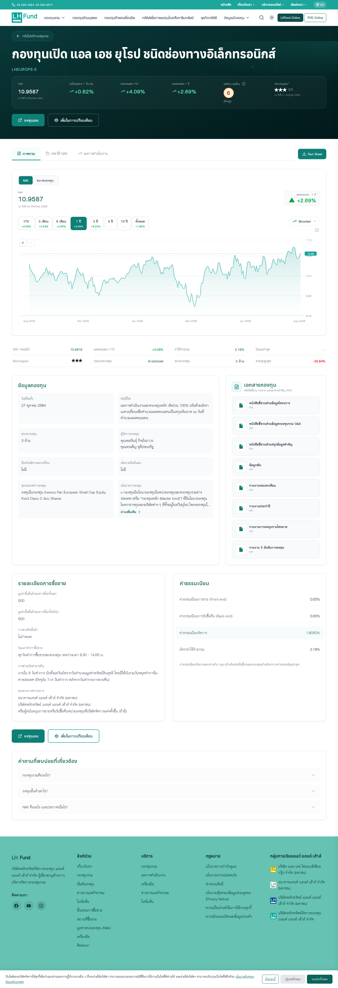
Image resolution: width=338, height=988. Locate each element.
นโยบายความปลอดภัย (221, 875)
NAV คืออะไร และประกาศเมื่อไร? (45, 807)
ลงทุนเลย (31, 120)
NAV (26, 180)
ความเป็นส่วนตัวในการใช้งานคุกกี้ (229, 907)
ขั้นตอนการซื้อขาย (89, 910)
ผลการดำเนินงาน (153, 875)
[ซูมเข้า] (23, 243)
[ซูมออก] (31, 243)
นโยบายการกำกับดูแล (221, 866)
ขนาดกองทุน (45, 180)
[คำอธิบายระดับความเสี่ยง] (243, 84)
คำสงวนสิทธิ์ (214, 884)
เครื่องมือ (83, 936)
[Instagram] (41, 905)
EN (322, 5)
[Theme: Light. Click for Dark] (272, 17)
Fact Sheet (315, 153)
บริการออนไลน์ (271, 4)
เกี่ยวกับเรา (245, 4)
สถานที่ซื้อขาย (87, 919)
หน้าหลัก (226, 4)
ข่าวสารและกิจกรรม (90, 892)
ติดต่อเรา (297, 4)
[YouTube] (29, 905)
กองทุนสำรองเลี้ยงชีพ (119, 17)
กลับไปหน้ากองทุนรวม (35, 36)
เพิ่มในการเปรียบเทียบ (76, 120)
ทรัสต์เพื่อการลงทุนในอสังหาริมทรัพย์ (168, 17)
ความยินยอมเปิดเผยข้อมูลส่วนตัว (229, 916)
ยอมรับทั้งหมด (320, 979)
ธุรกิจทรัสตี (209, 17)
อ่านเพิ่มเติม (128, 511)
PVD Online (315, 17)
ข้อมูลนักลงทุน (234, 17)
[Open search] (261, 17)
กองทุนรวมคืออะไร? (36, 775)
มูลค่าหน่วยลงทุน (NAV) (94, 928)
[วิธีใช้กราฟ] (317, 230)
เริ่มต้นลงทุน (85, 884)
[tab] (26, 153)
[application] (169, 283)
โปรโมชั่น (83, 901)
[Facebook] (16, 905)
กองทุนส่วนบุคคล (84, 17)
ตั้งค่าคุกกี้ (270, 979)
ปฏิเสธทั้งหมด (293, 979)
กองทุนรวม (52, 17)
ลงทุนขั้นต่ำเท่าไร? (35, 791)
